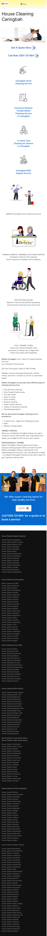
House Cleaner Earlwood (10, 586)
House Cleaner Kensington (11, 565)
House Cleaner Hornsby (10, 781)
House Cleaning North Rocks (12, 704)
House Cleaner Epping (9, 883)
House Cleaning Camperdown (12, 667)
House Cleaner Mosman (10, 799)
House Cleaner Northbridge (11, 753)
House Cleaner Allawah (10, 608)
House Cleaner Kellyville (10, 919)
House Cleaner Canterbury (11, 855)
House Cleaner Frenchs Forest (12, 794)
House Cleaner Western (10, 901)
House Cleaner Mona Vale (11, 833)
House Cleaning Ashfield (10, 669)
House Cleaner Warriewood (11, 831)
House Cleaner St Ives (9, 776)
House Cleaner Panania (10, 602)
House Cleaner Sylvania (10, 620)
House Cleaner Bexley (9, 588)
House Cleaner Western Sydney (13, 845)
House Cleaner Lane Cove (11, 760)
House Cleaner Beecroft (10, 878)
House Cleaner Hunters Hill (11, 864)
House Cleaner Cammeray (11, 751)
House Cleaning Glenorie (10, 727)
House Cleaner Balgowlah (11, 808)
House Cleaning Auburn (10, 681)
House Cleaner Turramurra (11, 774)
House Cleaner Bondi (9, 551)
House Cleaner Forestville (11, 797)
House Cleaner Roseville (10, 762)
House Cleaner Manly (9, 813)
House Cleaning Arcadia (10, 731)
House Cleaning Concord (10, 676)
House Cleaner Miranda (10, 629)
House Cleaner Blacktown (11, 910)
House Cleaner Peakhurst (11, 595)
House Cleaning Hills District (12, 688)
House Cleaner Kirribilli (9, 749)
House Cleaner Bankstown (11, 848)
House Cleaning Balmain (10, 656)
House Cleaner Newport (10, 838)
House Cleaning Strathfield (11, 674)
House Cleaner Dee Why (10, 822)
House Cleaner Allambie (10, 824)
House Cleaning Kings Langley (12, 692)
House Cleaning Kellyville (10, 717)
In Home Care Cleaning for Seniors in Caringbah (23, 143)
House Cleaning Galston (10, 733)
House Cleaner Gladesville (11, 867)
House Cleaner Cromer (10, 820)
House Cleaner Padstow (10, 597)
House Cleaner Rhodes (10, 897)
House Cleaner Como (9, 624)
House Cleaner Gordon (10, 769)
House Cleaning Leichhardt (11, 653)
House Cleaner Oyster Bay (11, 622)
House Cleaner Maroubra (10, 570)
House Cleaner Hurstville (10, 613)
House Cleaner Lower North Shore (15, 738)
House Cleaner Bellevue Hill (11, 544)
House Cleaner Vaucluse (10, 560)
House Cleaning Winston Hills (12, 713)
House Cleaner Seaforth (10, 806)
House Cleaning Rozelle (10, 651)
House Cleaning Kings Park (11, 699)
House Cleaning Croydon (10, 672)
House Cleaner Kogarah (10, 606)
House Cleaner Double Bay (11, 556)
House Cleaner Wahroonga (11, 778)
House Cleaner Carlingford (11, 876)
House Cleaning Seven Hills (11, 695)
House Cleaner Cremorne (10, 804)
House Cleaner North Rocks (11, 913)
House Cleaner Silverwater (11, 887)
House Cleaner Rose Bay (10, 558)
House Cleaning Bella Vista (11, 711)
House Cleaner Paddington (11, 540)
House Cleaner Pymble (10, 771)
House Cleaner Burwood (10, 894)
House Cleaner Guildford (10, 924)
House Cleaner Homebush (11, 860)
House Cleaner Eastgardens (11, 572)
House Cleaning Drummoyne (12, 665)
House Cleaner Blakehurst (11, 615)
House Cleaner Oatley (9, 618)
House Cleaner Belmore (10, 931)
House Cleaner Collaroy (10, 817)
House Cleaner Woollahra (10, 549)
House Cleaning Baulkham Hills (13, 708)
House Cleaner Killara (9, 767)
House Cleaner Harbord (10, 815)
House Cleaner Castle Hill (10, 917)
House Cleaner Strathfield (11, 858)
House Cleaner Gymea (9, 627)
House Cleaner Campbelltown (12, 851)
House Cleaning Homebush (11, 679)
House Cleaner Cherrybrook (11, 885)
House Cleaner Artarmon (10, 755)
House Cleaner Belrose (10, 792)
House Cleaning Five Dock (11, 662)
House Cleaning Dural (9, 729)
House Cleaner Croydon (10, 892)
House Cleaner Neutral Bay (11, 801)
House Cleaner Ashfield (10, 890)
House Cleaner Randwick (10, 563)
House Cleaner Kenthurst (10, 922)
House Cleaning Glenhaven (11, 722)
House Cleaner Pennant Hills (12, 880)
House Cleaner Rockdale (10, 604)
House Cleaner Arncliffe (10, 583)
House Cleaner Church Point (12, 836)
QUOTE (22, 508)
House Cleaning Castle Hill (11, 715)
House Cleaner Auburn (10, 899)
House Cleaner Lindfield (10, 765)
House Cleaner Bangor (10, 640)
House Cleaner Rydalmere (11, 874)
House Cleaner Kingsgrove (11, 590)
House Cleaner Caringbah (11, 634)
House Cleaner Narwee (10, 592)
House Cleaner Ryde (9, 869)
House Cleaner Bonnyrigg (11, 926)
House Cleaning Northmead (11, 706)
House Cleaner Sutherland (11, 631)
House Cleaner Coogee (10, 567)
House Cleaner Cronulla (10, 636)
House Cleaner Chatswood (11, 744)
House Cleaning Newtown (11, 658)
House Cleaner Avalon (9, 840)
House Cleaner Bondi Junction (12, 542)
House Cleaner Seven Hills (11, 908)
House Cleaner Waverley (10, 547)
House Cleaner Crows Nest (11, 758)
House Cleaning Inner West (12, 645)
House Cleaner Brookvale (11, 826)
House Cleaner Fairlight (10, 810)
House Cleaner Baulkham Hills (12, 915)
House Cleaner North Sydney (12, 746)
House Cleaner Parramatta (11, 862)
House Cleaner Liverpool (10, 853)
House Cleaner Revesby (10, 599)
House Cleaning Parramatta (11, 701)
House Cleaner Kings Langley (12, 903)
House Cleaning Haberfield (11, 660)
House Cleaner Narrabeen (11, 829)
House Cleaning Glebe (9, 649)
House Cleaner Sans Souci (11, 611)
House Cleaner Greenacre (11, 929)
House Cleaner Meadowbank (12, 871)
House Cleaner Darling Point (12, 553)
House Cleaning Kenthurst (11, 724)
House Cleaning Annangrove (12, 720)
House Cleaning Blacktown (11, 697)
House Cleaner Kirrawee (10, 638)
